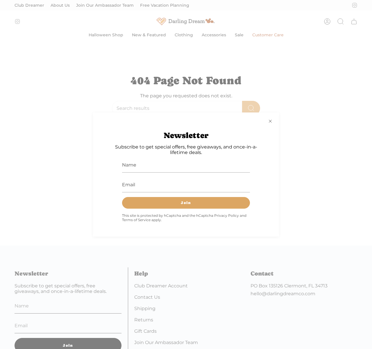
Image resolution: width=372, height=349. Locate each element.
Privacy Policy (226, 215)
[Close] (270, 121)
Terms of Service (136, 220)
